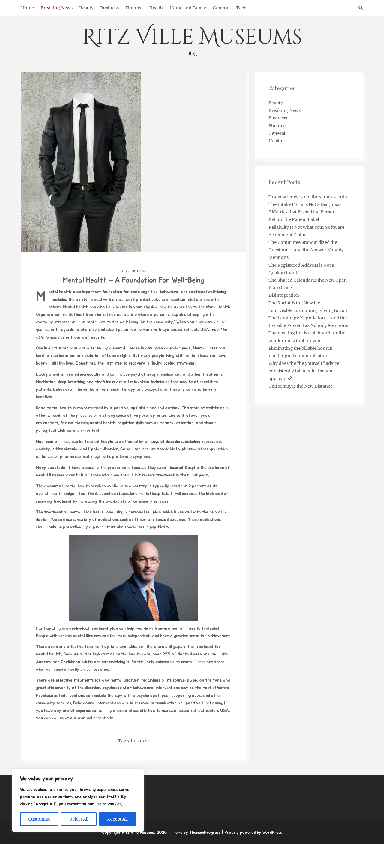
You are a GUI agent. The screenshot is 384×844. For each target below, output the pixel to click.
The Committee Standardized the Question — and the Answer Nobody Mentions (306, 250)
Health (156, 8)
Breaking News (56, 8)
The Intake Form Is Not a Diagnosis (304, 204)
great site (45, 688)
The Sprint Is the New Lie (294, 303)
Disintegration (283, 295)
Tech (241, 8)
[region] (78, 800)
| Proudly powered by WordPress (252, 832)
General (221, 8)
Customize (39, 819)
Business (109, 8)
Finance (133, 8)
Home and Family (188, 8)
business (140, 740)
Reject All (78, 819)
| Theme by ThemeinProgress (194, 832)
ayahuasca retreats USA (185, 330)
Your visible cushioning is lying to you (307, 310)
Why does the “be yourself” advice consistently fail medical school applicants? (303, 371)
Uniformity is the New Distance (300, 386)
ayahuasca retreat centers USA (199, 711)
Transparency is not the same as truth (307, 197)
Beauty (86, 8)
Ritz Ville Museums (192, 39)
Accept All (117, 819)
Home (27, 8)
